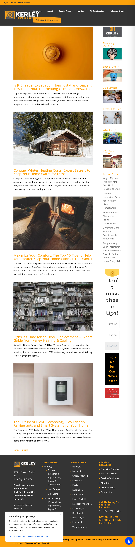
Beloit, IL (76, 466)
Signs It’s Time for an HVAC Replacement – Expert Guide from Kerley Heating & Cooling (52, 339)
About (50, 11)
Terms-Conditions (93, 539)
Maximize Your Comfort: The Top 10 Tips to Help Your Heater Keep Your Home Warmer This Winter (53, 257)
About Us (105, 483)
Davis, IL (76, 485)
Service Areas (65, 11)
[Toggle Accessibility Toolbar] (129, 541)
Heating (80, 11)
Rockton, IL (77, 513)
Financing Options (110, 469)
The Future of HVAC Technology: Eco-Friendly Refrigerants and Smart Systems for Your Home (50, 424)
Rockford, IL (78, 508)
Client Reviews (108, 487)
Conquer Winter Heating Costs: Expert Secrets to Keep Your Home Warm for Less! (51, 172)
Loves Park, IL (79, 499)
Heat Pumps (54, 489)
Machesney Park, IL (82, 503)
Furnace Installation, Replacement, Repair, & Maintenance (54, 477)
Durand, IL (77, 489)
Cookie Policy (63, 539)
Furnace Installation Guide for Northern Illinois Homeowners (111, 200)
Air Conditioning (97, 11)
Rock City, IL (78, 517)
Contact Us (106, 492)
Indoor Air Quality (117, 11)
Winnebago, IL (79, 527)
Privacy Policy (77, 539)
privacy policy (111, 394)
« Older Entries (20, 449)
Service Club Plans (110, 478)
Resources (36, 11)
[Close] (60, 514)
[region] (34, 527)
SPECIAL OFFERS (109, 473)
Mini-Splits (53, 493)
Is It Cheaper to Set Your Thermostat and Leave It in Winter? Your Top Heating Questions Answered (52, 87)
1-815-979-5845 (110, 511)
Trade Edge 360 (42, 543)
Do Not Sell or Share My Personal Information (28, 536)
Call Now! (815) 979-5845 (18, 2)
